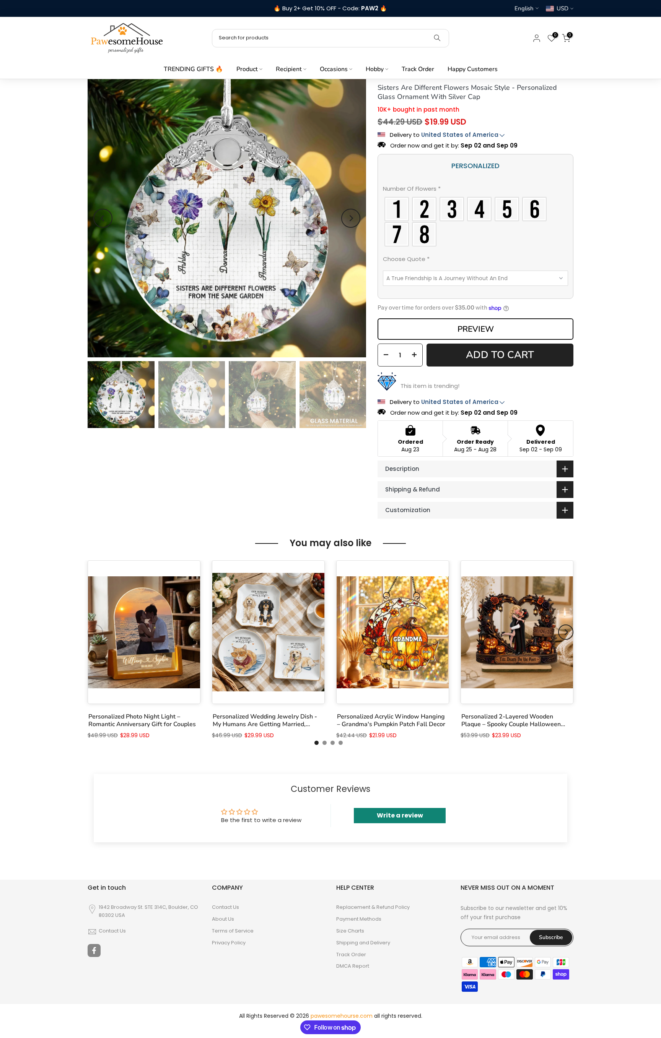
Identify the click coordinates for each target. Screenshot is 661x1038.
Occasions (334, 69)
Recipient (289, 69)
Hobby (375, 69)
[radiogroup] (475, 221)
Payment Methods (358, 919)
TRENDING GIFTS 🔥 (193, 69)
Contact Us (112, 931)
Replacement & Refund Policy (373, 907)
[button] (475, 190)
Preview (475, 329)
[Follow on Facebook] (94, 950)
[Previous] (102, 218)
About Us (223, 919)
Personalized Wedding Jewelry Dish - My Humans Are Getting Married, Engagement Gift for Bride (265, 720)
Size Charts (350, 931)
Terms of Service (233, 931)
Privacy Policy (229, 942)
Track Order (418, 69)
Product (247, 69)
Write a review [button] (400, 815)
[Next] (350, 218)
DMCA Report (352, 966)
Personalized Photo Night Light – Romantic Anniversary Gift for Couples (142, 720)
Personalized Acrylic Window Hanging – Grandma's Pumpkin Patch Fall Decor (391, 720)
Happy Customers (473, 69)
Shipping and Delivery (363, 942)
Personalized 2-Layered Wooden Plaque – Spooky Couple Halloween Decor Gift (511, 720)
